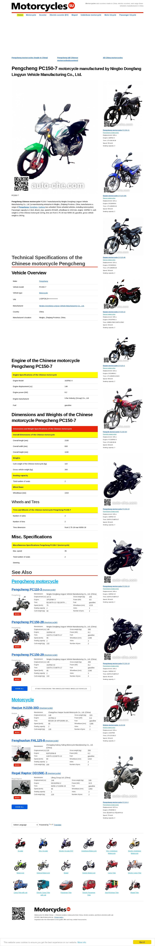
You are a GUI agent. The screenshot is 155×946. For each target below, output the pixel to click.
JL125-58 (114, 725)
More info (82, 942)
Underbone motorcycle (91, 15)
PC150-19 (116, 586)
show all (19, 688)
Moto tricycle (110, 15)
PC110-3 (115, 802)
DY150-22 (114, 312)
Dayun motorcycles (109, 198)
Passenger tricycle (127, 15)
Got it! (142, 942)
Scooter (42, 15)
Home (20, 15)
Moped (75, 15)
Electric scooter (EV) (59, 15)
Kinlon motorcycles (109, 727)
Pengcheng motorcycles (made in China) (30, 58)
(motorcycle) (34, 590)
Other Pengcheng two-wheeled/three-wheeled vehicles (61, 688)
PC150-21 (116, 130)
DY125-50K (114, 196)
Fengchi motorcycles (109, 434)
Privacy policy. (58, 917)
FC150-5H (115, 432)
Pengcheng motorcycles (111, 132)
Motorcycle (31, 15)
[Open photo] (55, 137)
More (17, 614)
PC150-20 (116, 509)
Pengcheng (43, 281)
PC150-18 (116, 663)
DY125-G (114, 366)
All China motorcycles (113, 58)
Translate (57, 825)
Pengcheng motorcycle (35, 581)
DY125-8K (114, 257)
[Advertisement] (77, 36)
